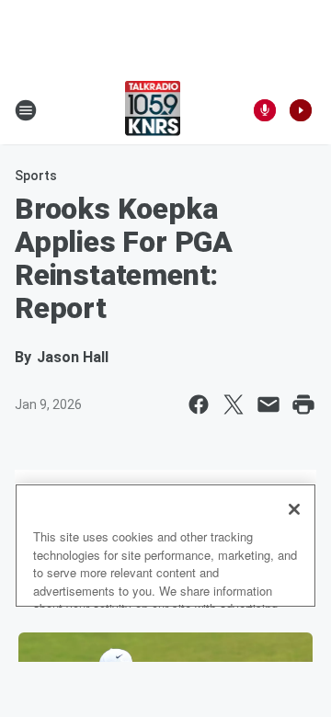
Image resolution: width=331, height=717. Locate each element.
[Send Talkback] (265, 110)
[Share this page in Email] (268, 404)
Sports (36, 175)
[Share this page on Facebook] (198, 404)
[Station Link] (153, 110)
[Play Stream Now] (301, 110)
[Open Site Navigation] (26, 110)
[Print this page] (303, 404)
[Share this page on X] (233, 404)
